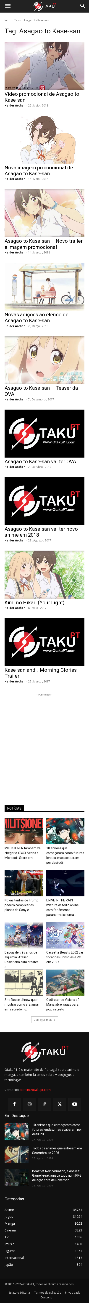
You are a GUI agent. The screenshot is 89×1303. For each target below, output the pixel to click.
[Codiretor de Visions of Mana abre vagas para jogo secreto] (65, 983)
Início (8, 20)
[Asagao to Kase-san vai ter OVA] (44, 434)
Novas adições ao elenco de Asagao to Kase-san (36, 317)
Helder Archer (15, 105)
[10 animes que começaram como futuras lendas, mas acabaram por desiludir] (65, 831)
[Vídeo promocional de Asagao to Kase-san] (44, 66)
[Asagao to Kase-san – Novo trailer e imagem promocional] (44, 213)
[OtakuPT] (44, 6)
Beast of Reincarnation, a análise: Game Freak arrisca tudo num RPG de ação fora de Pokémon (56, 1175)
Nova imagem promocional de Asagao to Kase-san (39, 170)
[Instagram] (29, 1104)
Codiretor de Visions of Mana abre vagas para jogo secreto (62, 1004)
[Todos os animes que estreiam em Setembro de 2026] (17, 1154)
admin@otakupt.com (35, 1089)
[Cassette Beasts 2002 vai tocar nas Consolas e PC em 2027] (65, 935)
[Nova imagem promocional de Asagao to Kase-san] (44, 140)
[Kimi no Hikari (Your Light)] (44, 575)
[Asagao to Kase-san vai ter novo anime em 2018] (44, 501)
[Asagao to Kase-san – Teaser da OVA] (44, 360)
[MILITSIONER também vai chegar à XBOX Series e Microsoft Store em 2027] (24, 831)
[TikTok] (44, 1104)
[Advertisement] (44, 741)
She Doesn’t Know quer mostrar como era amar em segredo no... (22, 1004)
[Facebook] (14, 1104)
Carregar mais (43, 1020)
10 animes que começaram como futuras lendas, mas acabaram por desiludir (57, 1129)
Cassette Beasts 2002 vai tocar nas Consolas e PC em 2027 (64, 957)
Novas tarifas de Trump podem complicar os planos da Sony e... (21, 905)
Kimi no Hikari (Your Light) (35, 602)
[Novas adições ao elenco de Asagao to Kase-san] (44, 287)
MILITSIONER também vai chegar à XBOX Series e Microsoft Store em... (23, 853)
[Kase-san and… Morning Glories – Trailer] (44, 642)
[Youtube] (74, 1104)
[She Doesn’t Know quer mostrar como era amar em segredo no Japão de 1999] (24, 983)
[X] (59, 1104)
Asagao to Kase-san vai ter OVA (40, 461)
